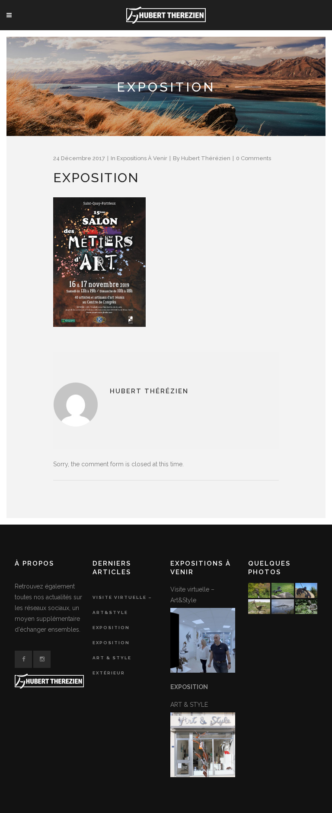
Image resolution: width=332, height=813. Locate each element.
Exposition (111, 627)
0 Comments (253, 158)
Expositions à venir (142, 158)
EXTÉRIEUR (109, 673)
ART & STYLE (112, 657)
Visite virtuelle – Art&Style (122, 605)
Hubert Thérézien (205, 158)
